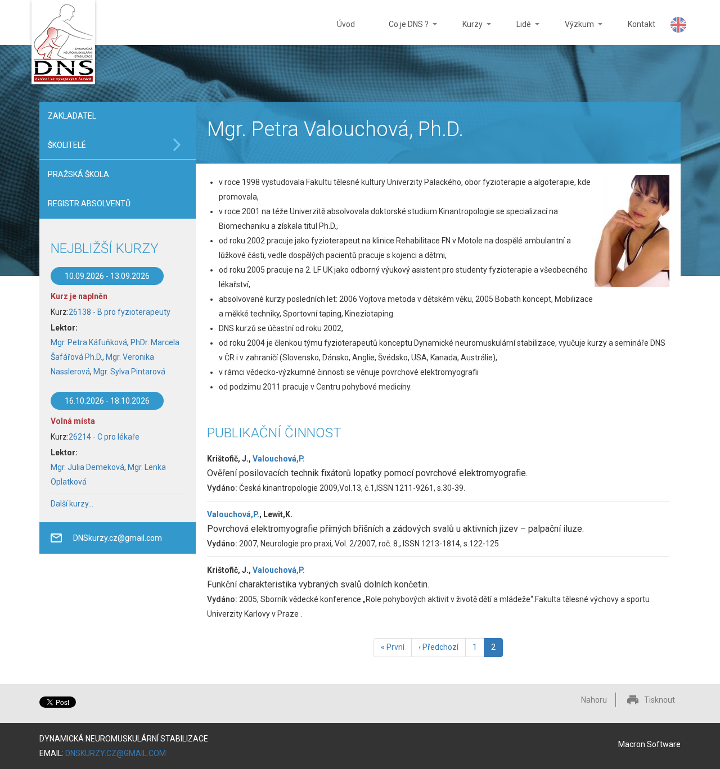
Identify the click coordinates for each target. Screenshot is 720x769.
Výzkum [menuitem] (571, 32)
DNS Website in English (678, 25)
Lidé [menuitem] (515, 32)
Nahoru (594, 699)
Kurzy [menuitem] (464, 32)
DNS (63, 43)
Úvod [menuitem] (346, 24)
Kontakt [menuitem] (641, 24)
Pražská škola (78, 174)
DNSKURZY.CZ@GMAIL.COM (115, 753)
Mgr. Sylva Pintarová (129, 371)
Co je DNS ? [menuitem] (400, 32)
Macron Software (649, 744)
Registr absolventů (89, 203)
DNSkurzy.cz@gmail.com (117, 537)
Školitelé (67, 145)
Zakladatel (72, 115)
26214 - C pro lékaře (104, 436)
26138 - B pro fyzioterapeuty (119, 311)
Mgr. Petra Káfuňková (89, 342)
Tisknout (659, 699)
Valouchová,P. (279, 458)
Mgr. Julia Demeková (87, 467)
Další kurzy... (72, 503)
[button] (632, 231)
